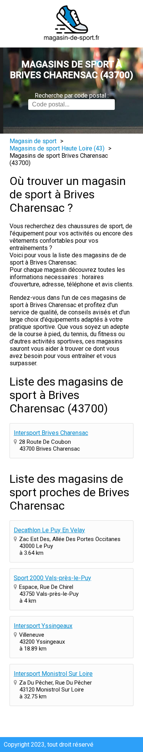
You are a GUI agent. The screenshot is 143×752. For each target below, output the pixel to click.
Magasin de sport (33, 141)
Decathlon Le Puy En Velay (49, 530)
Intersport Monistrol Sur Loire (53, 673)
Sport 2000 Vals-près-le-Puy (52, 578)
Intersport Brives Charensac (51, 432)
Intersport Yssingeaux (43, 625)
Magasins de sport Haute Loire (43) (57, 148)
